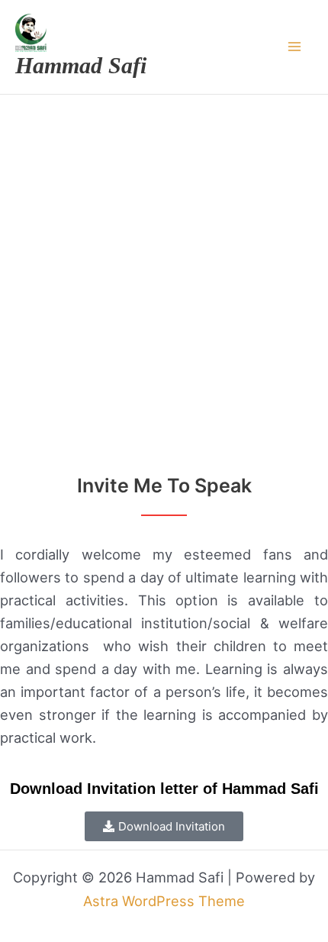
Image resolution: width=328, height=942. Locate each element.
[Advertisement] (164, 266)
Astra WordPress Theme (164, 900)
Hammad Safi (80, 65)
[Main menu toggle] (295, 47)
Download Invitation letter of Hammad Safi (164, 788)
